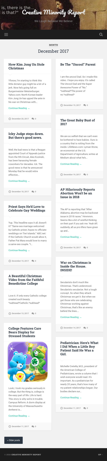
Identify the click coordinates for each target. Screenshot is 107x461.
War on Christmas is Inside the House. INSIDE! (75, 266)
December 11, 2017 (20, 426)
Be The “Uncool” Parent (77, 64)
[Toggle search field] (101, 34)
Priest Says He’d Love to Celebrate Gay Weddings (26, 208)
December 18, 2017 (20, 191)
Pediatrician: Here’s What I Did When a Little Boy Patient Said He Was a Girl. (79, 348)
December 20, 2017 (20, 119)
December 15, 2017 (20, 261)
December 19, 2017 (72, 105)
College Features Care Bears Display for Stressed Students (24, 332)
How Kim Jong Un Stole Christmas (26, 66)
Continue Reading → (19, 108)
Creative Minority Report (53, 12)
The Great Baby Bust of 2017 (77, 122)
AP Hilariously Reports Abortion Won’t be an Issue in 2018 (77, 193)
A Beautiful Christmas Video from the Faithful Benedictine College (26, 279)
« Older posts (13, 440)
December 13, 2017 (20, 313)
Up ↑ (100, 454)
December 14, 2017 (72, 328)
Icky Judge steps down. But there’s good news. (26, 136)
